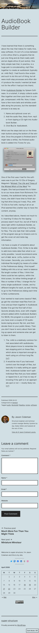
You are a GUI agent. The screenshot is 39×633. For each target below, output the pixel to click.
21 (4, 589)
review (27, 405)
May (33, 597)
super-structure (9, 3)
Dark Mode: (31, 630)
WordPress (21, 625)
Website (4, 501)
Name (4, 478)
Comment (5, 455)
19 (30, 585)
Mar (5, 597)
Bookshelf (15, 405)
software (34, 405)
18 (25, 585)
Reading (22, 405)
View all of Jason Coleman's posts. (24, 432)
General (15, 403)
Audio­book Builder (14, 90)
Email (4, 489)
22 (9, 589)
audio (9, 405)
